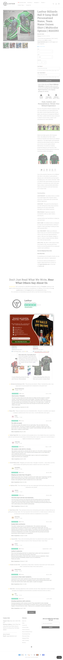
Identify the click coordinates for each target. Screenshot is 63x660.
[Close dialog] (52, 315)
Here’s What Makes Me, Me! (21, 341)
